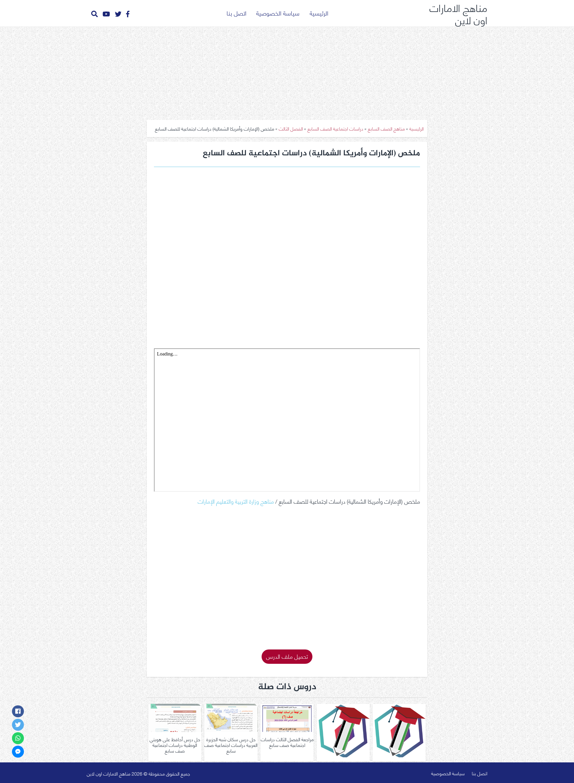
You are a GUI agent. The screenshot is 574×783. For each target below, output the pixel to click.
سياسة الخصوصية (278, 13)
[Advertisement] (287, 71)
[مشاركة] (18, 711)
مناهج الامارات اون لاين (458, 13)
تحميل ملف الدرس (287, 656)
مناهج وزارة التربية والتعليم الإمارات (236, 501)
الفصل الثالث (291, 128)
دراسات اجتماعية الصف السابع (335, 128)
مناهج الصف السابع (386, 128)
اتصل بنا (236, 13)
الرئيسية (319, 13)
